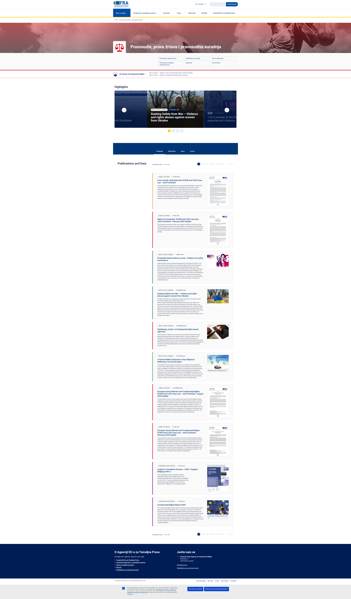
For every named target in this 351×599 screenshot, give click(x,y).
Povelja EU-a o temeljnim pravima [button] (144, 13)
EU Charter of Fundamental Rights (132, 74)
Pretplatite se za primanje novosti (127, 570)
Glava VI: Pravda (153, 73)
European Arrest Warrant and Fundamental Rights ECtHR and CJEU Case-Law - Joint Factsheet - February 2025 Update (178, 432)
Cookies (217, 580)
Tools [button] (179, 13)
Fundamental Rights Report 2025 (171, 505)
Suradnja (204, 13)
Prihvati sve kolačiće (195, 589)
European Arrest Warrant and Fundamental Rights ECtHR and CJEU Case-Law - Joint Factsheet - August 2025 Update (180, 393)
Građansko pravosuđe (193, 58)
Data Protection (225, 580)
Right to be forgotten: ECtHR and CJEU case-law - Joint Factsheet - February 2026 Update (178, 220)
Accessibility (233, 580)
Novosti (118, 567)
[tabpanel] (175, 109)
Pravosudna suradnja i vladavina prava (167, 64)
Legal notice (210, 580)
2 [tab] (173, 130)
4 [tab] (181, 130)
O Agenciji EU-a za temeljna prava (224, 13)
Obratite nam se (182, 565)
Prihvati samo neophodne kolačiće (216, 589)
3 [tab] (177, 130)
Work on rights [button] (120, 13)
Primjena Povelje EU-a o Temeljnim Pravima (130, 562)
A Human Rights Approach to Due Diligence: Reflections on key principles (176, 360)
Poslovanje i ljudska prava (168, 58)
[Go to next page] (228, 164)
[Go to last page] (231, 164)
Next (227, 110)
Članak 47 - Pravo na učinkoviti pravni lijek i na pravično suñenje (176, 73)
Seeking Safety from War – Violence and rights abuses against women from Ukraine (174, 117)
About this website (200, 580)
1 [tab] (169, 130)
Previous (124, 110)
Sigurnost (189, 63)
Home (116, 20)
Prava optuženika (217, 58)
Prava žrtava (216, 63)
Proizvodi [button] (166, 13)
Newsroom (192, 13)
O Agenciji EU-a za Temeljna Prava (127, 560)
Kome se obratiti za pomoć (125, 565)
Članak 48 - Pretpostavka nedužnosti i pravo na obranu (174, 75)
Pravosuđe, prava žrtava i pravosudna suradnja (131, 20)
